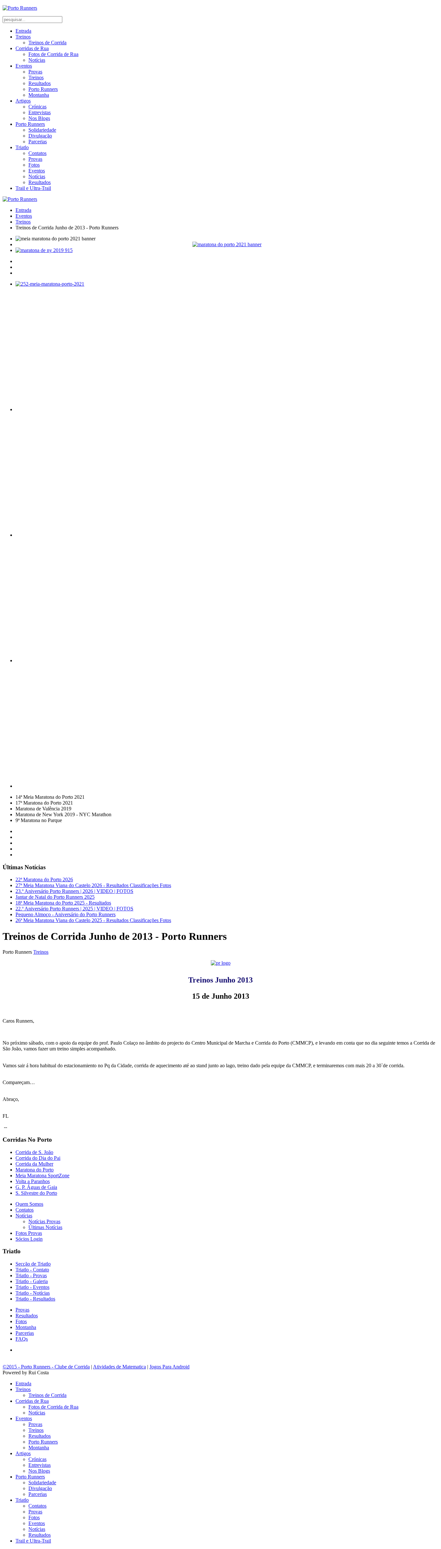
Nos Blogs (39, 118)
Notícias (36, 60)
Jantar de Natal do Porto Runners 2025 (55, 897)
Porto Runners (43, 89)
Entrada (23, 31)
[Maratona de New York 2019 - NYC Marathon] (226, 250)
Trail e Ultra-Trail (33, 188)
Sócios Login (29, 1239)
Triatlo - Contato (32, 1269)
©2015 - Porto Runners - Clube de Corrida (46, 1366)
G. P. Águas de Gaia (36, 1187)
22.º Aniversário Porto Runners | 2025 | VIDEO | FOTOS (74, 908)
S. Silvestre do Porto (36, 1193)
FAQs (21, 1339)
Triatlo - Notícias (32, 1293)
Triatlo (22, 147)
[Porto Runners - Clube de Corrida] (20, 8)
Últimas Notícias (45, 1227)
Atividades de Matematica (119, 1366)
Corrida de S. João (34, 1152)
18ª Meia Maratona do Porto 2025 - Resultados (63, 903)
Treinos (23, 36)
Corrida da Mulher (34, 1164)
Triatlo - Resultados (35, 1299)
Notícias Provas (44, 1221)
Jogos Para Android (169, 1366)
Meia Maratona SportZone (42, 1175)
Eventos (23, 66)
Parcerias (37, 141)
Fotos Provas (28, 1233)
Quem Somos (29, 1204)
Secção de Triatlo (33, 1264)
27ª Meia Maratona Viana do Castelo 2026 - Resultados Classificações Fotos (93, 885)
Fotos (34, 165)
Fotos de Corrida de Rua (53, 54)
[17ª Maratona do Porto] (227, 244)
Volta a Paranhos (32, 1181)
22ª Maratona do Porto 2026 (44, 879)
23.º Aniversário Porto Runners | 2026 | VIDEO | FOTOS (74, 891)
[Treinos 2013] (221, 963)
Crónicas (37, 106)
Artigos (23, 101)
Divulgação (40, 135)
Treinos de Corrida (47, 42)
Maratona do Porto (34, 1169)
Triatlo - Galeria (31, 1281)
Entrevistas (39, 112)
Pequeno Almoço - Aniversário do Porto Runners (65, 914)
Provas (35, 71)
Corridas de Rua (32, 48)
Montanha (38, 95)
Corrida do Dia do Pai (37, 1158)
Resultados (39, 83)
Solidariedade (42, 130)
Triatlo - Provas (31, 1275)
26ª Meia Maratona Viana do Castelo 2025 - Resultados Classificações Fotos (93, 920)
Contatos (37, 153)
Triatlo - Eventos (32, 1287)
